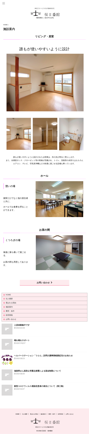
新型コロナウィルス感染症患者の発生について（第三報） (39, 386)
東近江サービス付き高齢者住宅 (44, 427)
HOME (8, 295)
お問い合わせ (43, 282)
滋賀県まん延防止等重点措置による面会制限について (37, 371)
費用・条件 (10, 311)
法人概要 (9, 299)
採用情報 (9, 315)
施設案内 (9, 307)
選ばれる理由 (11, 303)
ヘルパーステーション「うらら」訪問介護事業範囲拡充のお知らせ (43, 356)
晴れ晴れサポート (22, 340)
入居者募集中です (22, 325)
